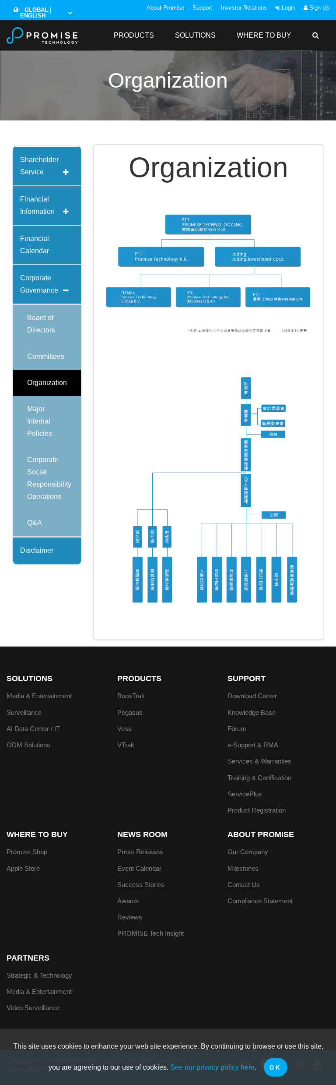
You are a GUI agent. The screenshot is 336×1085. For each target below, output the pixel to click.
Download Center (252, 696)
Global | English (36, 13)
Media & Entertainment (39, 696)
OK (276, 1067)
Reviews (129, 917)
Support (202, 7)
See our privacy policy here (212, 1067)
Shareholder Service (39, 166)
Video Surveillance (33, 1007)
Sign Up (318, 7)
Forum (237, 728)
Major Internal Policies (39, 421)
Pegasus (130, 712)
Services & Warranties (259, 761)
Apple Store (23, 868)
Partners (28, 958)
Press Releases (140, 851)
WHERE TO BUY (264, 35)
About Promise (165, 7)
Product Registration (257, 810)
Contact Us (244, 884)
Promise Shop (27, 851)
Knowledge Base (252, 712)
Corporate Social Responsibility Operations (49, 478)
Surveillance (24, 712)
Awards (128, 901)
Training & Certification (259, 777)
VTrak (125, 745)
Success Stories (140, 884)
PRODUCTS (134, 35)
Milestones (243, 868)
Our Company (248, 851)
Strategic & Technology (39, 975)
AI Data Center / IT (33, 728)
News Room (142, 834)
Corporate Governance (39, 284)
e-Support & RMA (253, 745)
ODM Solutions (28, 745)
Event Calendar (139, 868)
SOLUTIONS (195, 35)
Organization (47, 382)
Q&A (34, 523)
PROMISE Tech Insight (150, 933)
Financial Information (37, 205)
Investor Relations (244, 7)
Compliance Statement (260, 901)
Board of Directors (41, 324)
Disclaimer (36, 550)
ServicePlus (245, 794)
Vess (124, 728)
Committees (45, 356)
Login (287, 7)
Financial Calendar (34, 244)
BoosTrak (131, 696)
